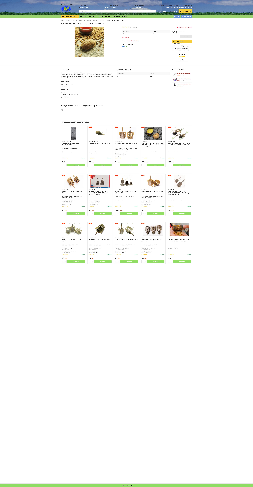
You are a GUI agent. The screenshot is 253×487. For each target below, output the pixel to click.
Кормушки (89, 20)
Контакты (83, 16)
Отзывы (124, 16)
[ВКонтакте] (123, 46)
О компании (116, 16)
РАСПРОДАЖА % (186, 16)
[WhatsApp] (126, 46)
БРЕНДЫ (176, 16)
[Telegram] (124, 46)
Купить (186, 36)
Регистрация (69, 4)
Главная (62, 20)
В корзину (76, 165)
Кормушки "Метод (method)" (98, 20)
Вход (63, 4)
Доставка (91, 16)
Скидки (107, 16)
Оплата (100, 16)
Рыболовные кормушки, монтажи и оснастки (75, 20)
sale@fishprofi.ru (140, 7)
